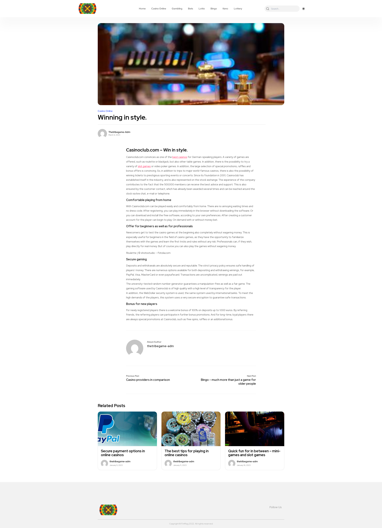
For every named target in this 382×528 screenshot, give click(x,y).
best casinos (179, 157)
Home (142, 8)
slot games (144, 166)
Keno (225, 8)
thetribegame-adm (119, 132)
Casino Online (158, 8)
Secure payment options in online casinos (123, 453)
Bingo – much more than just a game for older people (228, 382)
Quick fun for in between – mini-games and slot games (254, 453)
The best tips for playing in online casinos (187, 453)
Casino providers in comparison (148, 380)
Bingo (214, 8)
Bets (190, 8)
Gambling (177, 8)
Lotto (202, 8)
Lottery (238, 8)
